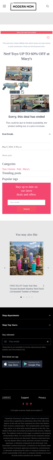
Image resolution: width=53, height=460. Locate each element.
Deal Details (7, 134)
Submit (26, 209)
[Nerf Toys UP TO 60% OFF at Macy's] (26, 89)
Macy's (26, 169)
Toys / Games (8, 169)
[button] (21, 297)
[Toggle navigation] (4, 6)
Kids (19, 169)
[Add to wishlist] (48, 37)
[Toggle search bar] (47, 6)
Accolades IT (37, 410)
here (43, 46)
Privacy (42, 397)
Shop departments (10, 315)
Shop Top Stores (9, 325)
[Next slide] (48, 268)
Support (25, 397)
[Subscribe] (47, 341)
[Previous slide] (5, 268)
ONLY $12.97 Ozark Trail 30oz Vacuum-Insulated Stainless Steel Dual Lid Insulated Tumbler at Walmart (26, 289)
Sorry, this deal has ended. (26, 32)
